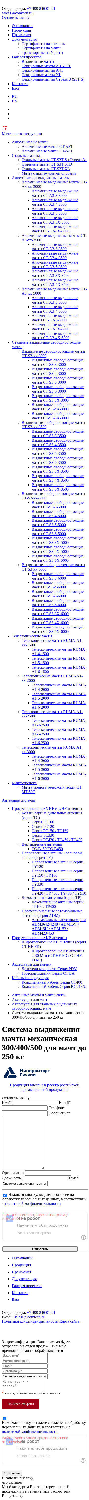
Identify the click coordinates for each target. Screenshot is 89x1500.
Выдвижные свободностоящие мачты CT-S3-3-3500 (58, 433)
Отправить (40, 1249)
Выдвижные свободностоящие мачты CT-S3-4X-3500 (58, 478)
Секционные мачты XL (41, 75)
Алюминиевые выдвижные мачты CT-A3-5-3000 (55, 211)
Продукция (21, 30)
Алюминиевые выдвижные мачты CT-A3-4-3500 (55, 255)
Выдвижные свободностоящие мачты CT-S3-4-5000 (58, 513)
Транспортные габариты (42, 52)
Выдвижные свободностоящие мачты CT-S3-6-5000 (58, 531)
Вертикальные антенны (42, 844)
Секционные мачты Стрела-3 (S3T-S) (53, 79)
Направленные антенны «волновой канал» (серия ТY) (52, 855)
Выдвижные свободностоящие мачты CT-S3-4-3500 (58, 442)
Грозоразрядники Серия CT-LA (48, 973)
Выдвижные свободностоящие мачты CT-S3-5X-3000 (58, 415)
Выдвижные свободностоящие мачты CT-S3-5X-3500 (58, 487)
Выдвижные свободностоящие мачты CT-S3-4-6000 (58, 585)
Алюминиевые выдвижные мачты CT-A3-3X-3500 (55, 273)
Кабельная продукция (30, 978)
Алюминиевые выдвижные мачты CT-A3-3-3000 (55, 193)
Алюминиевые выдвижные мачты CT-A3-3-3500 (55, 246)
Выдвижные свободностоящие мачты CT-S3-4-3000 (58, 371)
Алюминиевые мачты (30, 142)
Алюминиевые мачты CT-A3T (47, 146)
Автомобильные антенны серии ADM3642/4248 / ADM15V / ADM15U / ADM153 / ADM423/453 (59, 926)
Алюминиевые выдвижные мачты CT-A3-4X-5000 (55, 335)
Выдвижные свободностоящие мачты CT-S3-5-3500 (58, 451)
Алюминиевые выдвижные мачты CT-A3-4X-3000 (55, 228)
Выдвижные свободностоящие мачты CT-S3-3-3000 (58, 362)
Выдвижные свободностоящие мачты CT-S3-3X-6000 (58, 611)
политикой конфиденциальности (33, 1203)
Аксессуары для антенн (32, 964)
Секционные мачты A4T (42, 70)
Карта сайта (69, 1321)
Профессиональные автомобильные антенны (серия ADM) (52, 913)
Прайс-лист (21, 35)
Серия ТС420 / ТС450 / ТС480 (57, 840)
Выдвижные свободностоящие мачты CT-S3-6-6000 (58, 602)
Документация (24, 39)
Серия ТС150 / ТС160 (50, 831)
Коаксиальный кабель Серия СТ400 (52, 982)
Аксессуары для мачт (29, 999)
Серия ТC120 (43, 826)
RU (15, 96)
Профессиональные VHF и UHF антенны (47, 808)
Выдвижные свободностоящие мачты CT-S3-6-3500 (58, 460)
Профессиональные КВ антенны (39, 938)
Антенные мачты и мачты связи (39, 995)
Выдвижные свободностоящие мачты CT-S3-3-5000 (58, 504)
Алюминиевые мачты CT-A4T (47, 151)
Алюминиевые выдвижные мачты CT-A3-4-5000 (55, 309)
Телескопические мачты (32, 636)
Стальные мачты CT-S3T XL (46, 169)
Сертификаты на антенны (44, 44)
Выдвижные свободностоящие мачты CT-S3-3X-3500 (58, 469)
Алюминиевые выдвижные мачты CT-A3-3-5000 (55, 300)
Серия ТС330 (43, 835)
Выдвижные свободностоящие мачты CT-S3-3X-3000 (58, 398)
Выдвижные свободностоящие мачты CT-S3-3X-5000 (58, 540)
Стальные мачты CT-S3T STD (47, 164)
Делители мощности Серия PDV (49, 969)
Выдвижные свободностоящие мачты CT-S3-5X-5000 (58, 558)
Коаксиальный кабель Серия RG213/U (54, 987)
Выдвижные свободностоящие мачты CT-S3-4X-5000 (58, 549)
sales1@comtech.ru (17, 13)
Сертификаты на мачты (41, 48)
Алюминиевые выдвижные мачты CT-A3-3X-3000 (55, 220)
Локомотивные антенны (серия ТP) (51, 898)
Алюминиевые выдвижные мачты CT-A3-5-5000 (55, 317)
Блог (16, 88)
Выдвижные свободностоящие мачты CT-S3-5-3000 (58, 380)
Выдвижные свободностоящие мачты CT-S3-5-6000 (58, 593)
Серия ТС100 (43, 822)
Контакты (20, 84)
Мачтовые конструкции (22, 134)
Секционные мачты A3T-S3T (46, 66)
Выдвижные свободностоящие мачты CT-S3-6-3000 (58, 389)
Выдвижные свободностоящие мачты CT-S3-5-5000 (58, 522)
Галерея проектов (27, 57)
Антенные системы (18, 800)
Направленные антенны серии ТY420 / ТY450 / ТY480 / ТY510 (59, 891)
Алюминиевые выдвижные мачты (41, 178)
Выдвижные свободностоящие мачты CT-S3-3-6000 (58, 576)
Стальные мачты (26, 155)
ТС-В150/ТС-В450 (47, 849)
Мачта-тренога (24, 783)
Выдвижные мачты (38, 61)
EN (14, 101)
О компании (22, 26)
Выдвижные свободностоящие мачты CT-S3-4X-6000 (58, 620)
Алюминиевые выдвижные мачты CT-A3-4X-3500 (55, 282)
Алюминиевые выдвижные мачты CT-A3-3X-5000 (55, 326)
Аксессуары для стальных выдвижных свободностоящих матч (44, 1006)
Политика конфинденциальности (30, 1321)
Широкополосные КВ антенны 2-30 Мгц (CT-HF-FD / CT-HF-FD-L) (58, 955)
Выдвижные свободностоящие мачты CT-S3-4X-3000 (58, 407)
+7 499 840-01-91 (41, 8)
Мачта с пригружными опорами (49, 173)
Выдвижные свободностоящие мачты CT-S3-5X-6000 (58, 629)
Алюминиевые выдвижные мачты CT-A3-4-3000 (55, 202)
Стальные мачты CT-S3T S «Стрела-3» (54, 160)
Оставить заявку (16, 17)
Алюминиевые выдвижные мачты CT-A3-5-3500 (55, 264)
